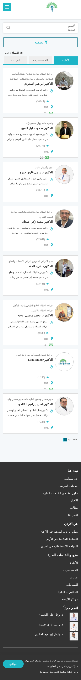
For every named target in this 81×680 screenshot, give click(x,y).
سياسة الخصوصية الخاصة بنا (53, 672)
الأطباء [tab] (66, 60)
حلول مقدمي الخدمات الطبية (60, 493)
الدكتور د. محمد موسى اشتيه (35, 315)
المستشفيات (70, 570)
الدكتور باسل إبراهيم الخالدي (35, 404)
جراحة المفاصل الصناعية (21, 79)
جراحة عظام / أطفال (29, 74)
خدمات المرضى (68, 485)
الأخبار (74, 500)
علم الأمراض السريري (42, 261)
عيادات (74, 577)
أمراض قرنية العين (24, 355)
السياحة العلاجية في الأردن (62, 539)
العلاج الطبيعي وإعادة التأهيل (26, 305)
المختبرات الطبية (68, 592)
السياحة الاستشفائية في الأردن (59, 546)
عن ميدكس (71, 478)
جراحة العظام (46, 74)
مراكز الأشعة (70, 599)
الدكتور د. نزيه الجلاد (40, 266)
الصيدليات (72, 584)
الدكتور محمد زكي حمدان (37, 221)
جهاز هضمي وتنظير (44, 399)
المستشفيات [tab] (40, 60)
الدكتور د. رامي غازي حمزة (36, 172)
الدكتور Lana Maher (40, 359)
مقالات (74, 507)
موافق (13, 663)
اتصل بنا (73, 515)
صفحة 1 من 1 (72, 439)
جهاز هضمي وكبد (33, 123)
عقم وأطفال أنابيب (44, 167)
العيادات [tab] (15, 60)
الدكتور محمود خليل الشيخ (37, 128)
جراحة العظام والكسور (28, 212)
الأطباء (74, 562)
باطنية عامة (47, 123)
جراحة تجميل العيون (43, 355)
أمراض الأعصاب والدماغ (20, 261)
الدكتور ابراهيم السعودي (38, 83)
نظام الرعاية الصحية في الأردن (59, 531)
